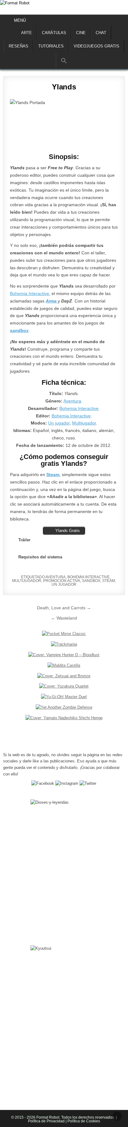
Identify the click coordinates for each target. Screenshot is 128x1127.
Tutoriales (51, 46)
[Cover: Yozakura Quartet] (64, 686)
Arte (26, 32)
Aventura (72, 400)
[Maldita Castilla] (64, 665)
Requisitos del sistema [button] (40, 557)
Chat (101, 32)
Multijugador (84, 422)
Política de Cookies (83, 1121)
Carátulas (54, 32)
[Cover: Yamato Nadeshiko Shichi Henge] (64, 718)
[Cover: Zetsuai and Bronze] (63, 676)
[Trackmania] (64, 644)
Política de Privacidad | (47, 1121)
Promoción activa (61, 581)
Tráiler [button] (24, 540)
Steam (108, 581)
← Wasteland (64, 618)
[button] (64, 61)
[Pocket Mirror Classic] (64, 633)
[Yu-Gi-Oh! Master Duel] (64, 696)
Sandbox (91, 581)
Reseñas (18, 46)
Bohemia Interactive (29, 293)
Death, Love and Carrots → (64, 607)
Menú (20, 20)
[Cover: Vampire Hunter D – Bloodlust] (63, 654)
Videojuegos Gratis (96, 46)
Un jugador (59, 422)
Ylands (64, 87)
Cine (81, 32)
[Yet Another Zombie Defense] (64, 707)
